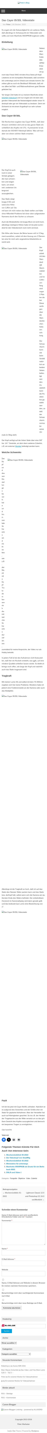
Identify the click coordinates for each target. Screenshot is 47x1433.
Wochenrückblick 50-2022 (17, 1155)
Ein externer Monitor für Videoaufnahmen (23, 1377)
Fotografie (13, 1178)
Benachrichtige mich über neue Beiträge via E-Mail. (22, 1303)
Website (5, 1270)
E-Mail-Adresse (8, 1259)
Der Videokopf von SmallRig (18, 1158)
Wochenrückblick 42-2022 (17, 1161)
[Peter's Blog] (23, 3)
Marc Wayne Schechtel (9, 1370)
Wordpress (35, 1431)
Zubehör (34, 1178)
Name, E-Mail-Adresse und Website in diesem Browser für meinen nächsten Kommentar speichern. (23, 1284)
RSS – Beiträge (7, 1394)
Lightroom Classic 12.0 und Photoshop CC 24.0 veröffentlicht (34, 1196)
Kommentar (7, 1220)
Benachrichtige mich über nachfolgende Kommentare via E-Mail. (23, 1294)
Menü (24, 11)
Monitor (18, 446)
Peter (8, 24)
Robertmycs (5, 1366)
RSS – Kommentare (8, 1398)
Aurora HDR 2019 (19, 1366)
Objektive (21, 1178)
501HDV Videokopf (9, 98)
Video (28, 1178)
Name (5, 1249)
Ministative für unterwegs (17, 1164)
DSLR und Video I (13, 1172)
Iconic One (11, 1431)
